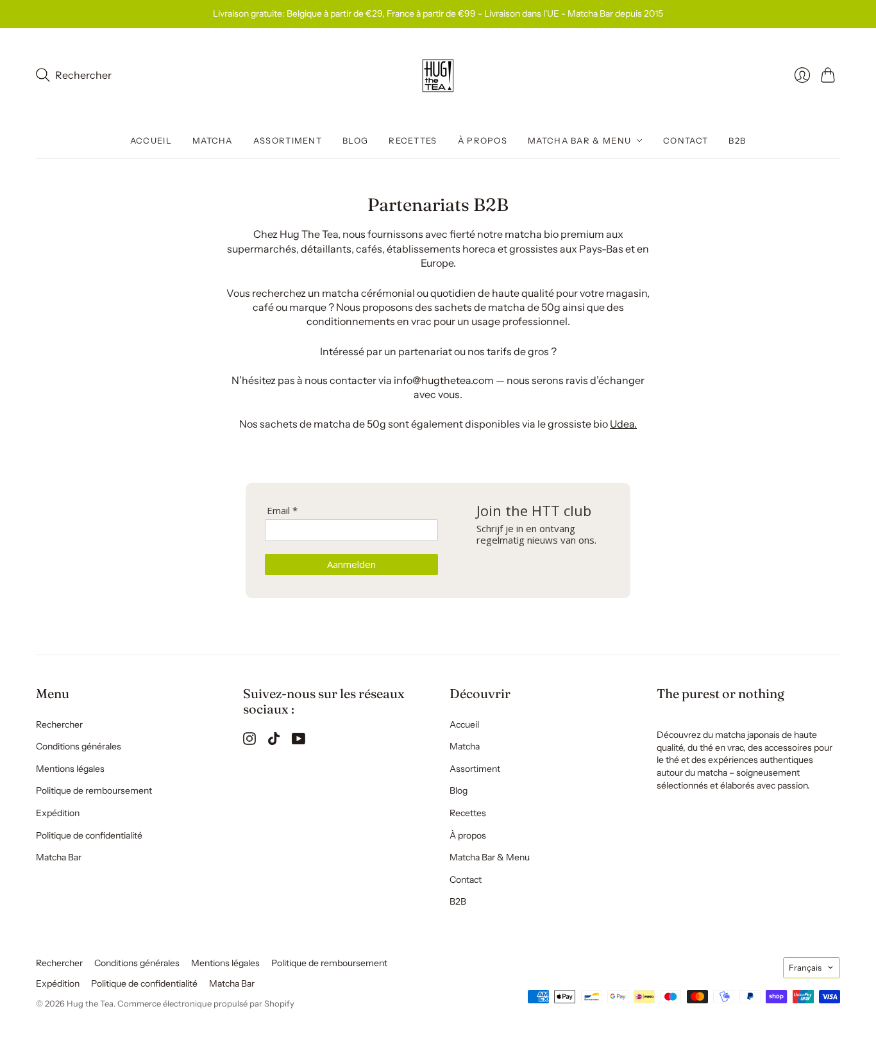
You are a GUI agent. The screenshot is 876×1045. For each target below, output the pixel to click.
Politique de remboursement (94, 790)
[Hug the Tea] (438, 75)
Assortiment (287, 140)
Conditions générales (78, 746)
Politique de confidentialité (89, 835)
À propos (482, 140)
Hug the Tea (90, 1003)
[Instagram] (249, 741)
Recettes (413, 140)
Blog (355, 140)
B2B (737, 140)
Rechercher (59, 724)
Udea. (623, 423)
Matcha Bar (58, 857)
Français (805, 967)
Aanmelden (351, 564)
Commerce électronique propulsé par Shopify (205, 1003)
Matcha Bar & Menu (579, 140)
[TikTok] (273, 741)
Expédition (58, 813)
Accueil (151, 140)
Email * (282, 511)
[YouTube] (298, 741)
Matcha (212, 140)
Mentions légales (70, 768)
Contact (685, 140)
